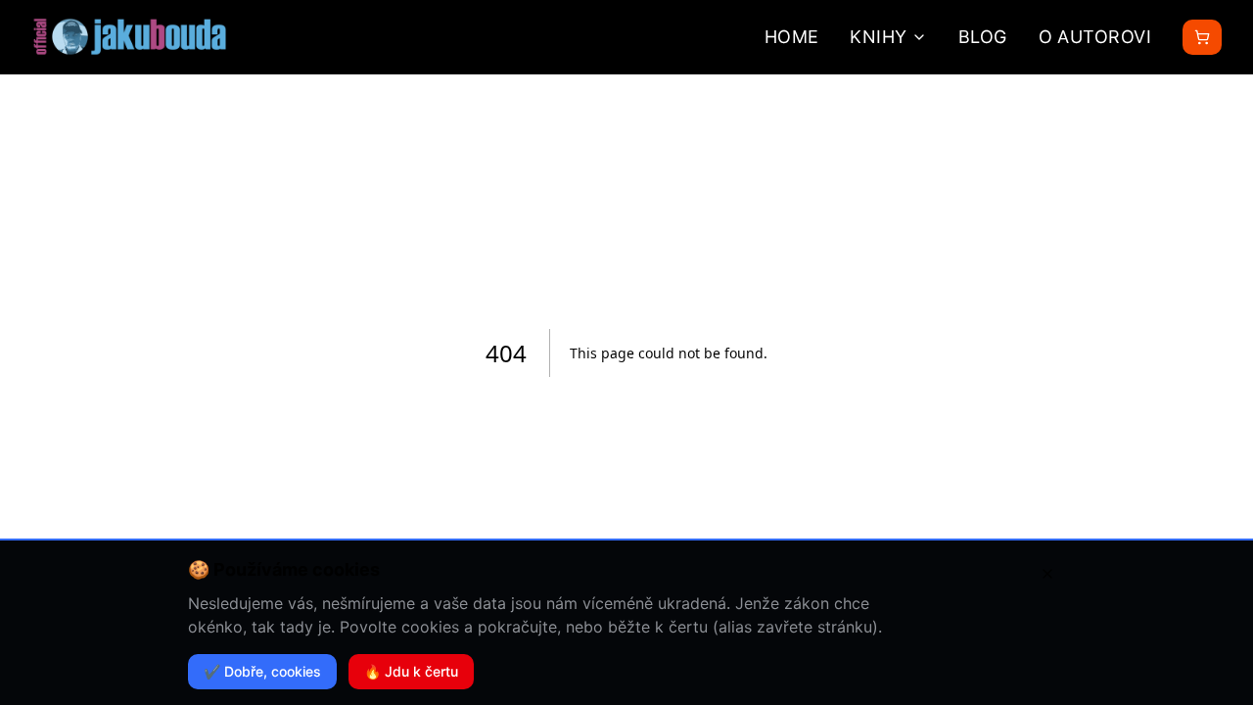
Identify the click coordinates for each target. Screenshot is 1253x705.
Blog (982, 36)
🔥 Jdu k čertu (411, 671)
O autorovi (1095, 36)
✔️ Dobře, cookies (262, 671)
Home (792, 36)
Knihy (878, 36)
